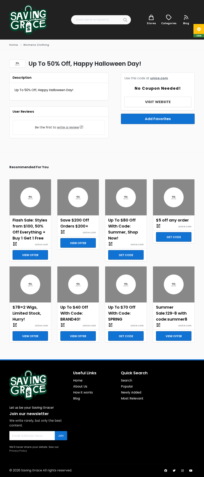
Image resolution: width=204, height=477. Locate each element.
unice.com (159, 78)
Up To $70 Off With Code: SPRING (121, 313)
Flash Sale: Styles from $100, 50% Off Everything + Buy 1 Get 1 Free (30, 229)
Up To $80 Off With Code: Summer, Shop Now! (123, 229)
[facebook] (166, 470)
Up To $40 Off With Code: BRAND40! (74, 313)
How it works (83, 392)
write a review (68, 127)
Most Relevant (132, 398)
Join (61, 436)
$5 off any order (172, 220)
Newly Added (131, 392)
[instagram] (182, 470)
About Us (80, 386)
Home (13, 45)
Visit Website (158, 101)
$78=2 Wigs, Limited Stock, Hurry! (27, 313)
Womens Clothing (36, 45)
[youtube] (191, 470)
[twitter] (174, 470)
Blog (76, 398)
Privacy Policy (18, 450)
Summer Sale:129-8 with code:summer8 (171, 313)
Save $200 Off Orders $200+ (74, 223)
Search (126, 380)
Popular (127, 386)
